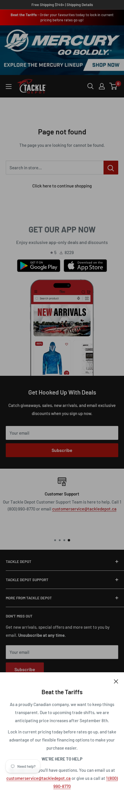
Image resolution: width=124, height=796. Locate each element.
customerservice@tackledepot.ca (38, 778)
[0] (113, 86)
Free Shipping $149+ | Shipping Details (62, 4)
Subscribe (62, 450)
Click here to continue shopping (62, 185)
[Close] (116, 681)
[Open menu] (9, 86)
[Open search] (90, 86)
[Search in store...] (111, 167)
